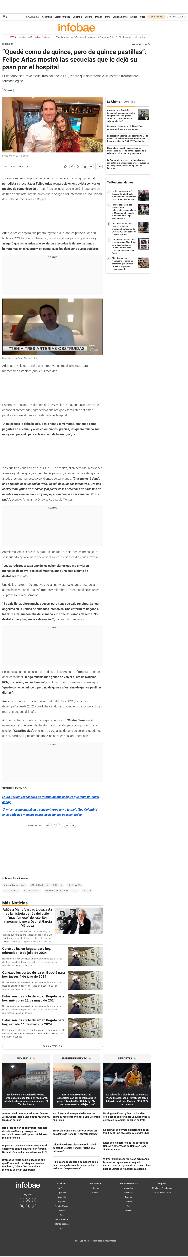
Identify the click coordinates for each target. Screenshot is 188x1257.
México (98, 16)
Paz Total (120, 37)
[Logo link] (76, 27)
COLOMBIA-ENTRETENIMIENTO (46, 885)
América (61, 1188)
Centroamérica (120, 16)
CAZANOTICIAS (32, 890)
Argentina (47, 16)
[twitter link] (28, 1200)
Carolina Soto (108, 37)
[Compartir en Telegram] (91, 166)
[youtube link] (22, 1206)
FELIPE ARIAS (74, 885)
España (88, 16)
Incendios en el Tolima (34, 37)
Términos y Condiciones (162, 1188)
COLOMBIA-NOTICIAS (14, 885)
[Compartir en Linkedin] (84, 166)
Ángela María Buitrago (74, 37)
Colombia (77, 16)
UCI (75, 890)
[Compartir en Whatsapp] (65, 166)
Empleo (95, 1193)
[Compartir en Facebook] (72, 166)
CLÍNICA (87, 890)
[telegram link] (28, 1206)
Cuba (142, 16)
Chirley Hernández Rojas (135, 37)
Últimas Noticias (62, 1224)
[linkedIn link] (34, 1206)
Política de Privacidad (162, 1193)
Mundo (133, 16)
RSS (61, 1228)
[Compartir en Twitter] (78, 166)
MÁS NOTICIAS (52, 1046)
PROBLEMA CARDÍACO (56, 890)
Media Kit (129, 1210)
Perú (107, 16)
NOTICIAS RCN (11, 890)
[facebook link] (22, 1200)
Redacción (94, 1188)
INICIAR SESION (176, 17)
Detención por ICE (93, 37)
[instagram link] (34, 1200)
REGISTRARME (156, 17)
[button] (5, 16)
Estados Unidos (62, 16)
